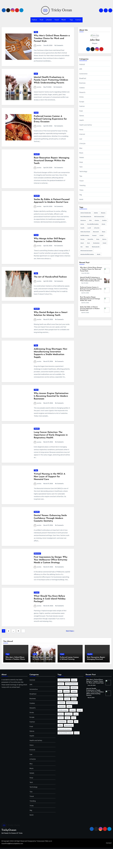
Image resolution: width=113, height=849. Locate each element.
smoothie (90, 239)
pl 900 (101, 235)
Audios (96, 212)
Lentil (89, 227)
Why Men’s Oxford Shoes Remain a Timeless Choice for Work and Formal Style (52, 38)
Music (81, 153)
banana (103, 212)
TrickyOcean (9, 830)
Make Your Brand (85, 231)
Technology (83, 171)
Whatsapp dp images (87, 250)
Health (37, 154)
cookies (104, 220)
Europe (81, 102)
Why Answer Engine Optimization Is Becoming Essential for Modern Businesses (51, 396)
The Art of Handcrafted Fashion (50, 277)
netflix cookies (85, 235)
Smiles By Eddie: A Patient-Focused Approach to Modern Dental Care (90, 308)
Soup (81, 162)
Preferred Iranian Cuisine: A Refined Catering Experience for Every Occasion (50, 119)
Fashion (34, 20)
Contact (78, 20)
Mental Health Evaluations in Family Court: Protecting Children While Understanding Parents (51, 80)
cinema (97, 220)
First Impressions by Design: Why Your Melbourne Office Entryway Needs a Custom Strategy (50, 560)
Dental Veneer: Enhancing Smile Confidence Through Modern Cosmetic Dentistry (50, 518)
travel (104, 243)
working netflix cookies (87, 254)
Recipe (82, 239)
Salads (81, 157)
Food (41, 20)
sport (82, 243)
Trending (82, 185)
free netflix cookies (93, 224)
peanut (94, 235)
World (63, 20)
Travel (56, 20)
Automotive (83, 74)
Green (103, 224)
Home (81, 129)
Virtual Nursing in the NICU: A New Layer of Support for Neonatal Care (49, 476)
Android (82, 64)
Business (37, 553)
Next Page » (70, 631)
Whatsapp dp (95, 246)
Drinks (81, 97)
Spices (104, 239)
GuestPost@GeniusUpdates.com (12, 843)
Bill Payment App (99, 216)
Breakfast (82, 78)
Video (87, 246)
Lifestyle (49, 20)
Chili (90, 220)
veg (82, 246)
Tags (71, 20)
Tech (36, 390)
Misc (80, 148)
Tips (36, 32)
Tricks (81, 190)
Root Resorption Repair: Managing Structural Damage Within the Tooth (51, 160)
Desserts (82, 92)
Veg (80, 195)
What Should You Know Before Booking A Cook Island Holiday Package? (50, 599)
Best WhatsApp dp (86, 216)
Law (36, 73)
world (98, 254)
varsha (39, 45)
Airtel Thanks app (86, 212)
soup (97, 239)
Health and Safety (85, 125)
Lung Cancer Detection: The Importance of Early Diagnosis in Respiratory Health (51, 435)
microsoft (96, 231)
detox (82, 224)
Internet (82, 134)
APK (80, 69)
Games (81, 115)
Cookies (82, 88)
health (82, 227)
